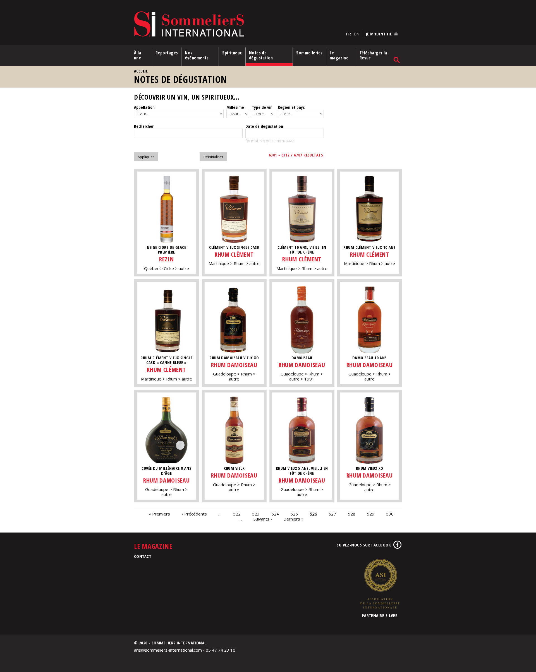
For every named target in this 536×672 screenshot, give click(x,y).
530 (390, 513)
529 (370, 513)
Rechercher (144, 126)
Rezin (166, 259)
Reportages (166, 53)
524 (275, 513)
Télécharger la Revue (373, 55)
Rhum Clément (234, 254)
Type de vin (262, 107)
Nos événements (197, 55)
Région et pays (291, 107)
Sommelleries (309, 53)
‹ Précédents (194, 513)
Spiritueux (232, 53)
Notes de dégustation (261, 55)
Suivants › (262, 518)
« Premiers (159, 513)
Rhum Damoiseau (234, 365)
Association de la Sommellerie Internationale (379, 583)
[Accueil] (238, 24)
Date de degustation (264, 126)
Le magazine (339, 55)
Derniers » (293, 518)
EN (356, 34)
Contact (142, 556)
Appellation (144, 107)
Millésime (235, 107)
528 (351, 513)
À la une (137, 55)
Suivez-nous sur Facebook (364, 545)
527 (332, 513)
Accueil (141, 71)
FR (348, 34)
